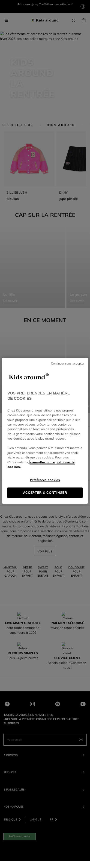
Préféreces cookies (45, 480)
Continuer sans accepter (67, 363)
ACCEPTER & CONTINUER (45, 492)
